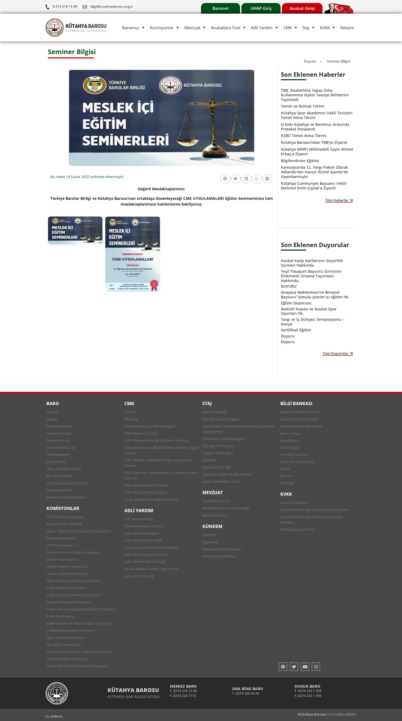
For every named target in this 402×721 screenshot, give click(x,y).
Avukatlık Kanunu (216, 501)
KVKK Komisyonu (60, 616)
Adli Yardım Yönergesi (141, 533)
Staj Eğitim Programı (218, 445)
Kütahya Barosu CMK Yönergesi (149, 426)
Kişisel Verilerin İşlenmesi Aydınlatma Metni (314, 509)
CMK (287, 27)
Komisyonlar (162, 27)
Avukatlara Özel (225, 27)
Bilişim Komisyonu (60, 538)
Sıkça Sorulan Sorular (297, 461)
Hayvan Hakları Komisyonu (67, 573)
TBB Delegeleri (57, 454)
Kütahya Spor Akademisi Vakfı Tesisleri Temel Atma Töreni (317, 115)
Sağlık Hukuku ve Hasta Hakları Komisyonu (79, 623)
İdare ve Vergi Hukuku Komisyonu (73, 580)
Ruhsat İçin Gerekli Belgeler (223, 438)
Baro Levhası (290, 433)
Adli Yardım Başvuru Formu (146, 554)
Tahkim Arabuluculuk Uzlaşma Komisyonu (79, 651)
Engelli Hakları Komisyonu (67, 566)
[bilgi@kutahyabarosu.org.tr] (85, 7)
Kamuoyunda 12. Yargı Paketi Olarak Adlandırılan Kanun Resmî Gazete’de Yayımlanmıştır (314, 172)
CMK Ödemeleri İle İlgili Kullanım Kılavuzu (157, 440)
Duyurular (210, 541)
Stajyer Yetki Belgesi (217, 452)
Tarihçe (52, 412)
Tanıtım (130, 412)
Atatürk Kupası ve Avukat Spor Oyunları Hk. (309, 311)
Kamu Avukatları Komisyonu (68, 602)
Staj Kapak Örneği (216, 467)
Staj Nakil (209, 460)
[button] (225, 178)
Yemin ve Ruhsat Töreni (302, 106)
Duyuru (288, 336)
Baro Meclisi (56, 461)
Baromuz (130, 27)
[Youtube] (305, 667)
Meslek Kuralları (215, 515)
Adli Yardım (262, 27)
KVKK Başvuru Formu (297, 529)
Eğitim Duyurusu (296, 302)
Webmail (287, 482)
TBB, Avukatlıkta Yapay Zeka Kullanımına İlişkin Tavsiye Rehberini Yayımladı (315, 95)
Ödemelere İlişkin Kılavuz (144, 526)
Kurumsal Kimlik (59, 490)
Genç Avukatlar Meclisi (64, 468)
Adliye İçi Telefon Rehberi (300, 412)
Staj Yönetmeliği (215, 412)
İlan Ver (286, 475)
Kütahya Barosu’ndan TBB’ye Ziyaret (314, 142)
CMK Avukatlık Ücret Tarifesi (146, 485)
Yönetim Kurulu (58, 433)
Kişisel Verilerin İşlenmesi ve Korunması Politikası (311, 519)
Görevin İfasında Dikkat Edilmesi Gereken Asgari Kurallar (162, 450)
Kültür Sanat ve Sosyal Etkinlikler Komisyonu (81, 609)
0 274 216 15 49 (65, 6)
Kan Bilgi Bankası (293, 454)
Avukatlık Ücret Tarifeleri (299, 419)
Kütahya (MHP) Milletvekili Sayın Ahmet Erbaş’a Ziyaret (317, 151)
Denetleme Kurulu (60, 447)
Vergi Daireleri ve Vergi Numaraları (151, 499)
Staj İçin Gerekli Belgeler (221, 419)
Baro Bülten (289, 440)
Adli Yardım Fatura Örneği (144, 561)
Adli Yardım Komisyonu (64, 516)
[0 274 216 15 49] (47, 7)
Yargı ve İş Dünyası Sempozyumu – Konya (312, 322)
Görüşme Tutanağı (139, 575)
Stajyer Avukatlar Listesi (220, 481)
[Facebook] (283, 667)
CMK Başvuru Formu (140, 433)
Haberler (209, 534)
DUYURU (288, 286)
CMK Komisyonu (59, 545)
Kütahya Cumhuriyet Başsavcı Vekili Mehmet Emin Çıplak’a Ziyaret (313, 186)
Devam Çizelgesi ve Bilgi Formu (226, 474)
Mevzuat (192, 27)
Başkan (52, 419)
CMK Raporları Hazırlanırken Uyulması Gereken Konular (161, 475)
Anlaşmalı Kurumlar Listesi (301, 426)
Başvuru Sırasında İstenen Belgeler (151, 547)
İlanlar (285, 468)
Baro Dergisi (290, 447)
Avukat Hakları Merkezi (64, 523)
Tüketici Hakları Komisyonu (67, 658)
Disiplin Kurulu (58, 440)
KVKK (325, 27)
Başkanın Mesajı (59, 426)
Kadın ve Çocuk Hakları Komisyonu (73, 594)
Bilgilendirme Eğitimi (300, 160)
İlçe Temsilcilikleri (59, 475)
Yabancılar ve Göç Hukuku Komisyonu (76, 665)
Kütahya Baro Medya (218, 556)
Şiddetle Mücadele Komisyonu (70, 630)
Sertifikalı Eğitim (296, 330)
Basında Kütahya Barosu (221, 549)
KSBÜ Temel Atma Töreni (304, 135)
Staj (305, 27)
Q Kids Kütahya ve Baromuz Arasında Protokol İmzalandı (315, 127)
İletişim (347, 27)
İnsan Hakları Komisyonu (66, 587)
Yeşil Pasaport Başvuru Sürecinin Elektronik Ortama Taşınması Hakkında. (311, 276)
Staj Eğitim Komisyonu (63, 644)
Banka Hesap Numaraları (66, 497)
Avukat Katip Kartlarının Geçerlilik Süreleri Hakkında (312, 263)
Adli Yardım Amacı (138, 519)
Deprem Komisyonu (62, 559)
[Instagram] (316, 667)
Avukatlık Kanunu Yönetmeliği (225, 508)
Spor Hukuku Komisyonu (66, 637)
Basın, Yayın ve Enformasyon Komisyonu (78, 531)
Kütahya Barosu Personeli (67, 482)
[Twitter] (294, 667)
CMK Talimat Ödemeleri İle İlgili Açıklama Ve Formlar (158, 463)
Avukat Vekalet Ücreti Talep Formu (151, 568)
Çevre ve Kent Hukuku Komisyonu (73, 552)
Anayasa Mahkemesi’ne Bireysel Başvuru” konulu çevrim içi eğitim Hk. (315, 294)
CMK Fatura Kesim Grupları (145, 492)
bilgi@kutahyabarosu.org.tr (111, 6)
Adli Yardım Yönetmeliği (143, 540)
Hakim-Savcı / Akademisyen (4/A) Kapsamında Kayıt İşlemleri (238, 429)
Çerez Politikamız (293, 502)
